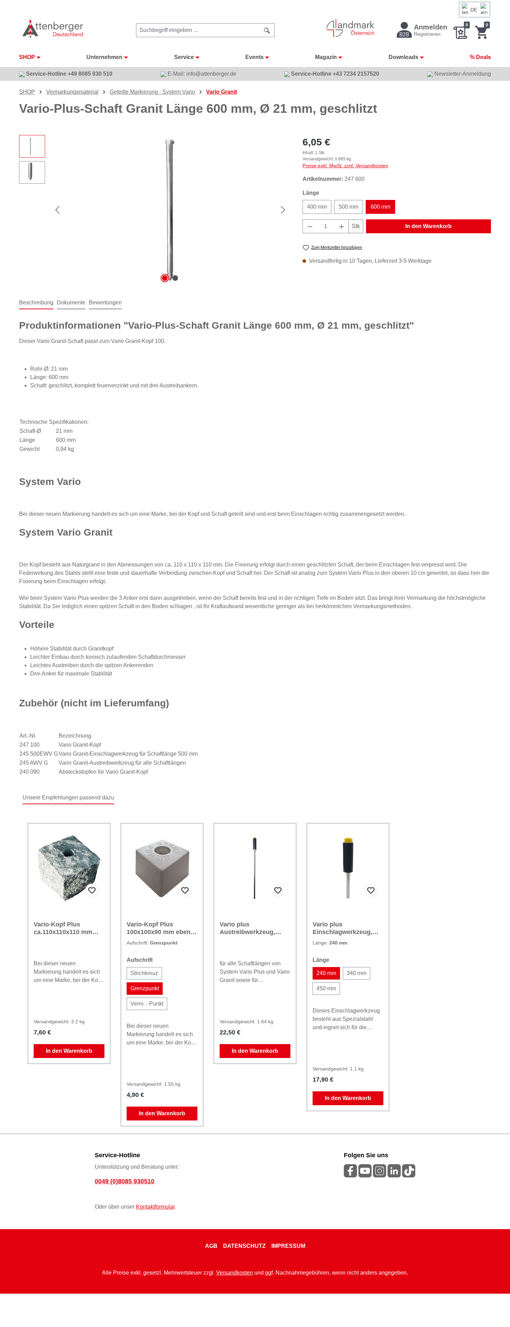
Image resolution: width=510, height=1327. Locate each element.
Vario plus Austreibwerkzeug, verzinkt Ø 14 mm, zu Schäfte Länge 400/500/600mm (251, 928)
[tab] (36, 303)
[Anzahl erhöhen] (341, 226)
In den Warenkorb (428, 226)
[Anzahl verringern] (310, 226)
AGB (211, 1246)
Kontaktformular (155, 1207)
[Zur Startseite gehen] (53, 29)
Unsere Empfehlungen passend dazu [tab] (68, 797)
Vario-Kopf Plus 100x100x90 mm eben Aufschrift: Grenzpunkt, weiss (161, 928)
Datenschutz (244, 1246)
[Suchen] (267, 30)
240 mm (326, 973)
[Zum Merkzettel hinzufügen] (92, 891)
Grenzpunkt (144, 988)
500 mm (348, 207)
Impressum (288, 1246)
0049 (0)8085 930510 (124, 1181)
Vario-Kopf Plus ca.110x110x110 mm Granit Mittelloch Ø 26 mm (66, 928)
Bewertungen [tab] (105, 302)
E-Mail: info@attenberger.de (201, 74)
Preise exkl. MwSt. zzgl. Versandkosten (345, 165)
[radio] (144, 973)
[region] (154, 209)
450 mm (326, 988)
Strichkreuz (144, 973)
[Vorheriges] (57, 210)
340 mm (356, 973)
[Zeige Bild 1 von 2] (165, 278)
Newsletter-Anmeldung (462, 74)
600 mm (380, 207)
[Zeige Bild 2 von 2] (175, 278)
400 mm (317, 207)
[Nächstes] (283, 210)
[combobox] (198, 30)
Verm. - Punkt (146, 1004)
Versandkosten (234, 1273)
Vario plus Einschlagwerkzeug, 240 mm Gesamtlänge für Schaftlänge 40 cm (345, 928)
